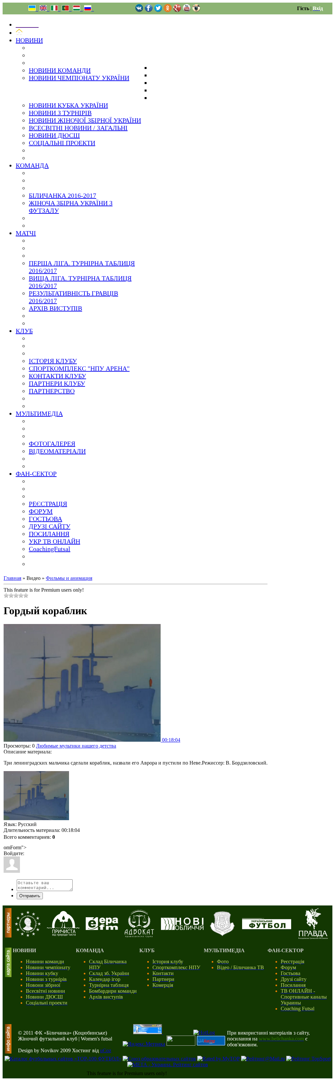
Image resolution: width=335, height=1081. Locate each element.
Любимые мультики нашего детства (76, 746)
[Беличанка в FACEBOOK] (149, 10)
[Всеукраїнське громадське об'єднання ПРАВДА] (313, 937)
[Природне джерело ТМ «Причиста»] (63, 934)
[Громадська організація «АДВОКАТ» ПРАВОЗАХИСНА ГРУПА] (139, 935)
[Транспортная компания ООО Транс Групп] (222, 935)
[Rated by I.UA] (181, 1044)
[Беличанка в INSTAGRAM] (196, 10)
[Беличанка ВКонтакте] (139, 10)
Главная (12, 578)
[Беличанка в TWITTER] (158, 10)
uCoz (105, 1050)
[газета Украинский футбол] (266, 927)
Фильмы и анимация (69, 578)
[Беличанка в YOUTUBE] (187, 10)
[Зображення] (36, 795)
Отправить (29, 895)
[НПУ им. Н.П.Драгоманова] (28, 935)
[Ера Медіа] (102, 928)
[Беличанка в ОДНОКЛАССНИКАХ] (168, 10)
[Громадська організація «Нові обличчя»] (182, 928)
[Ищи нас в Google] (177, 10)
